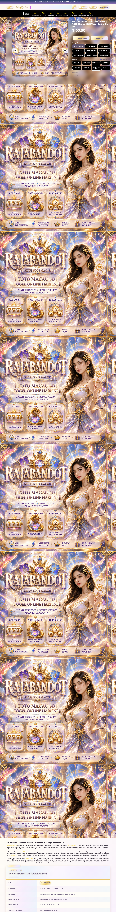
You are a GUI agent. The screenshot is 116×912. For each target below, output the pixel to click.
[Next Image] (65, 50)
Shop (11, 7)
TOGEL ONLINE (73, 15)
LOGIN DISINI (100, 38)
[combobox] (51, 7)
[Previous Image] (15, 50)
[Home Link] (22, 7)
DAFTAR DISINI (82, 38)
